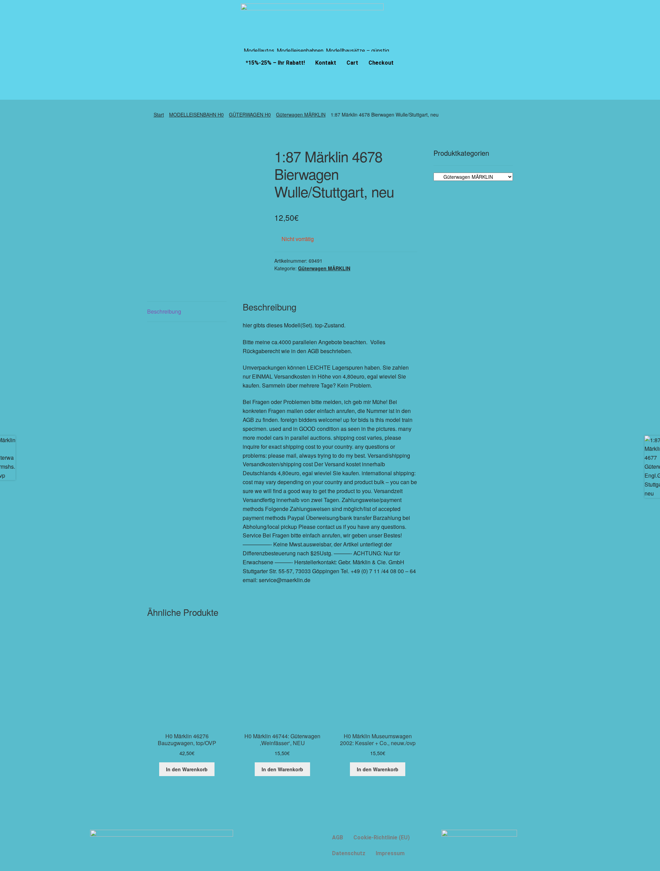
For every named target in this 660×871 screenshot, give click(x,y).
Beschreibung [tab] (164, 311)
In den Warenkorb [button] (187, 769)
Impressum (390, 853)
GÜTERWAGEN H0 (250, 114)
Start (159, 114)
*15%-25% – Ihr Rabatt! (275, 62)
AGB (337, 837)
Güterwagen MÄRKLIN (301, 114)
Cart (352, 62)
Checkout (381, 62)
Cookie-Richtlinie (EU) (381, 837)
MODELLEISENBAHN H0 (196, 114)
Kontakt (325, 62)
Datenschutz (348, 853)
